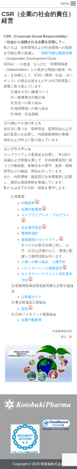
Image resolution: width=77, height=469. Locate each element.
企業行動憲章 (31, 209)
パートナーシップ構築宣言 (41, 268)
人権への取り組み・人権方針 (43, 262)
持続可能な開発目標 (56, 53)
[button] (65, 3)
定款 (24, 309)
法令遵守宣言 (31, 227)
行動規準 (28, 203)
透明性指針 (29, 233)
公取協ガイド (31, 297)
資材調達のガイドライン (40, 239)
